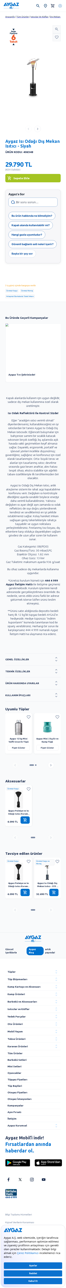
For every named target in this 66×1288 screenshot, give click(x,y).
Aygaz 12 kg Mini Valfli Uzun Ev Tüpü (18, 740)
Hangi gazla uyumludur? (27, 234)
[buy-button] (25, 820)
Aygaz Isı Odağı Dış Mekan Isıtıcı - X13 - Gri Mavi (47, 885)
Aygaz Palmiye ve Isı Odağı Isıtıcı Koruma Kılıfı (18, 812)
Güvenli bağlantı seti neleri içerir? (33, 244)
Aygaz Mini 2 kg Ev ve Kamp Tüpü (47, 740)
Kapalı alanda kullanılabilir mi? (31, 225)
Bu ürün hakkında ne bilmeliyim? (32, 215)
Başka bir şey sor (22, 253)
